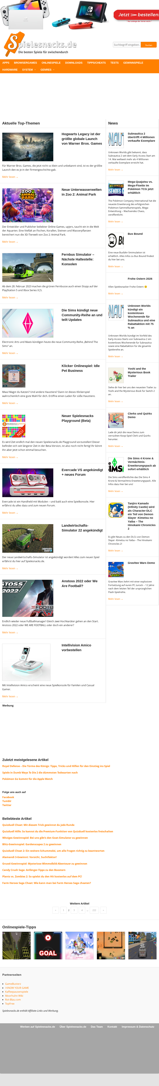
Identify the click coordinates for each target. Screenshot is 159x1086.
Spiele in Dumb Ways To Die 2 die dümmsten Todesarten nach (40, 772)
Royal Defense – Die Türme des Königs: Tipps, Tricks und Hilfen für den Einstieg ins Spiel (56, 766)
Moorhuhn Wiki (14, 995)
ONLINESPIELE (51, 62)
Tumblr (6, 801)
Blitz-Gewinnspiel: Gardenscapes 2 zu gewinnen (31, 844)
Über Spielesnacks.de (73, 1026)
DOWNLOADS (73, 62)
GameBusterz (13, 983)
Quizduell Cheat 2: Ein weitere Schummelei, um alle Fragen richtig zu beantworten (53, 850)
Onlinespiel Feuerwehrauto (142, 952)
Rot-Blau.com (13, 999)
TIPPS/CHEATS (96, 62)
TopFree (9, 1003)
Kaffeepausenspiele (16, 991)
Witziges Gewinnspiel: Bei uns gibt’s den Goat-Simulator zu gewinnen (45, 837)
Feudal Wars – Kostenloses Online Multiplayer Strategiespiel (111, 952)
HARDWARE (10, 69)
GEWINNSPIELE (133, 62)
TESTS (114, 62)
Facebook (8, 797)
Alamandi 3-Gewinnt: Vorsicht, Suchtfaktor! (29, 857)
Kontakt (112, 1026)
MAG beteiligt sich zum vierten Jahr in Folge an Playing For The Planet (79, 952)
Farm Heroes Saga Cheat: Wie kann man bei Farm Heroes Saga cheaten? (46, 883)
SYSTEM (27, 69)
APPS (5, 62)
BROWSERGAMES (25, 62)
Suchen (148, 45)
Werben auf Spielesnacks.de (37, 1026)
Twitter (6, 805)
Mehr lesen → (115, 169)
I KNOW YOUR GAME (17, 988)
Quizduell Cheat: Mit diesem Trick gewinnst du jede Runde (38, 825)
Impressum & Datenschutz (138, 1026)
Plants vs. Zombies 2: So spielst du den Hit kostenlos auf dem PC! (42, 876)
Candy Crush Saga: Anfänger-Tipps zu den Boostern (34, 870)
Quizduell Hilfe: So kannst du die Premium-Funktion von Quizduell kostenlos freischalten (57, 831)
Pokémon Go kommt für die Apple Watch (27, 779)
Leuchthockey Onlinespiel (48, 952)
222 (94, 910)
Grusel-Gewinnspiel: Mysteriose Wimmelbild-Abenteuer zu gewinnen (44, 863)
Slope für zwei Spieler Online (16, 952)
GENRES (46, 69)
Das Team (97, 1026)
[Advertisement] (79, 97)
